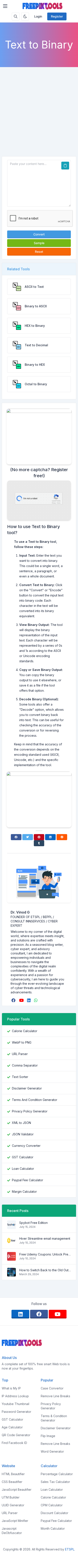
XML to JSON (21, 1123)
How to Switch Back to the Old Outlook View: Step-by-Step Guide (45, 1270)
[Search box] (16, 16)
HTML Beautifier (13, 1474)
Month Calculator (53, 1528)
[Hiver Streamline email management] (11, 1242)
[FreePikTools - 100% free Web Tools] (43, 6)
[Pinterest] (39, 837)
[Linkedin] (50, 837)
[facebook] (14, 1000)
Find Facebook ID (14, 1443)
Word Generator (52, 1451)
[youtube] (21, 1000)
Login (38, 16)
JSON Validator (23, 1134)
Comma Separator (25, 1065)
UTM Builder (11, 1497)
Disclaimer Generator (27, 1088)
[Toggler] (5, 6)
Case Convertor (52, 1388)
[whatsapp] (36, 1000)
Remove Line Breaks (55, 1396)
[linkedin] (29, 1000)
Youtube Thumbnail (15, 1404)
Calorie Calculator (24, 1031)
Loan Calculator (23, 1168)
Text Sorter (20, 1077)
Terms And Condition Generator (34, 1100)
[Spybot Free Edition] (11, 1227)
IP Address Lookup (15, 1396)
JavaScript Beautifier (16, 1489)
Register (57, 16)
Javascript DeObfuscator (12, 1531)
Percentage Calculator (57, 1474)
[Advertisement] (39, 115)
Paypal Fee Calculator (27, 1180)
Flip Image (48, 1436)
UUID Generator (13, 1505)
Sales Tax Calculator (55, 1482)
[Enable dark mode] (25, 16)
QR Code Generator (16, 1435)
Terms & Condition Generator (54, 1418)
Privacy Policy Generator (29, 1111)
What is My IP (11, 1388)
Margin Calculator (24, 1191)
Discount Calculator (54, 1513)
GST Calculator (22, 1157)
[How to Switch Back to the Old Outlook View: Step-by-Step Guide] (11, 1274)
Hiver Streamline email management (44, 1238)
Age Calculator (12, 1427)
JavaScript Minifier (15, 1521)
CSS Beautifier (12, 1482)
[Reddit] (62, 837)
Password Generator (16, 1411)
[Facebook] (16, 837)
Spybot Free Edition (33, 1223)
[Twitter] (27, 837)
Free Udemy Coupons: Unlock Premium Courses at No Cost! (45, 1254)
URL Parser (20, 1054)
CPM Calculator (52, 1505)
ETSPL (69, 1549)
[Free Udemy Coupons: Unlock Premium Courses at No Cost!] (11, 1258)
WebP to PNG (21, 1042)
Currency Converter (26, 1145)
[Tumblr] (39, 843)
